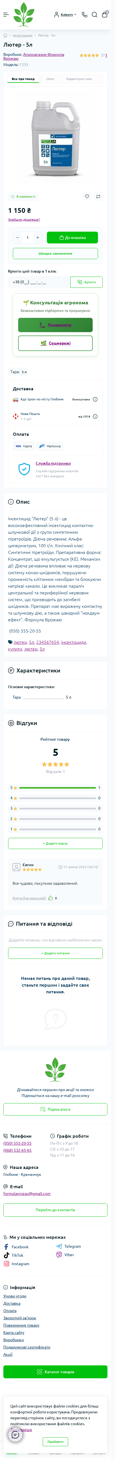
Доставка (11, 1303)
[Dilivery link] (95, 399)
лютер (20, 642)
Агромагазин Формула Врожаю (33, 56)
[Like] (50, 898)
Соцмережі (55, 343)
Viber (69, 1255)
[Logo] (23, 14)
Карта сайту (13, 1332)
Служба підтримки (53, 463)
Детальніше (21, 1429)
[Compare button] (98, 196)
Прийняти (55, 1441)
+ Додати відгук (55, 843)
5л (31, 642)
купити (15, 648)
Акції (8, 1354)
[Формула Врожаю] (55, 1069)
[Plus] (37, 237)
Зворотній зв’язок (19, 1318)
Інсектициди (22, 35)
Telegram (72, 1246)
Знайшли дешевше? (24, 219)
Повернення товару (21, 1325)
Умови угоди (14, 1296)
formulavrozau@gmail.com (27, 1193)
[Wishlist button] (87, 196)
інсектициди (73, 642)
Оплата (9, 1310)
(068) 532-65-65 (17, 1150)
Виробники (13, 1340)
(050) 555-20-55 (17, 1143)
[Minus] (17, 237)
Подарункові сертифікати (26, 1347)
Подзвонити (55, 325)
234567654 (47, 642)
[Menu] (6, 15)
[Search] (94, 14)
